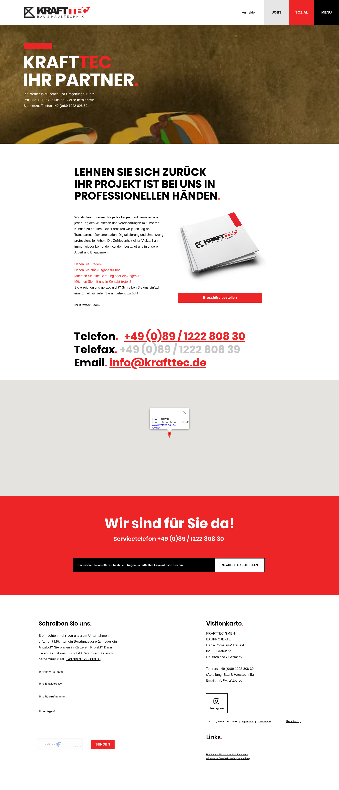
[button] (276, 12)
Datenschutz (264, 721)
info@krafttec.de (157, 362)
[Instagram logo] (216, 701)
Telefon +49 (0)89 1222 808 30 (64, 106)
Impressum (247, 721)
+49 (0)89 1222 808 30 (236, 669)
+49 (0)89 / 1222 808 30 (184, 336)
